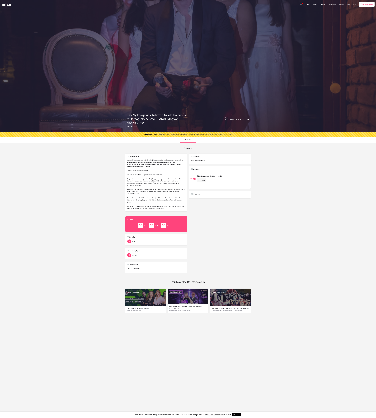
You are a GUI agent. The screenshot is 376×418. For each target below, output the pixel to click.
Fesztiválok (332, 4)
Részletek (188, 140)
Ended (202, 180)
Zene (348, 4)
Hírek (354, 4)
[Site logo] (6, 4)
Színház (341, 4)
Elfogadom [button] (236, 415)
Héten (315, 4)
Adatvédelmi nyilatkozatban (214, 415)
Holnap (308, 4)
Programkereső (368, 4)
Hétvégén (323, 4)
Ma (301, 4)
